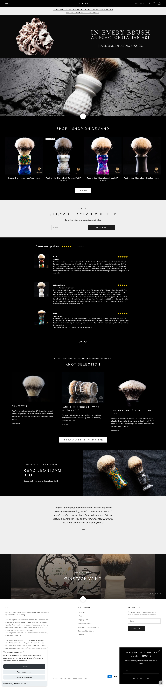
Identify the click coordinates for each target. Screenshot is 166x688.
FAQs (80, 616)
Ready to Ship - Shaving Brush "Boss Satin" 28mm (141, 178)
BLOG (56, 481)
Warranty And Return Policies (88, 627)
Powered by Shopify (78, 679)
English (138, 3)
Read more (16, 423)
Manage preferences (24, 677)
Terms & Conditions (21, 684)
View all (83, 190)
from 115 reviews (78, 246)
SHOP (62, 129)
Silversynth (20, 406)
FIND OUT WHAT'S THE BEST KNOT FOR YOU (83, 440)
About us (81, 612)
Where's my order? (85, 623)
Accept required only (24, 672)
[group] (83, 87)
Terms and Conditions (86, 631)
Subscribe (101, 227)
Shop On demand (90, 129)
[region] (83, 87)
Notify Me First (141, 678)
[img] (67, 246)
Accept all (24, 666)
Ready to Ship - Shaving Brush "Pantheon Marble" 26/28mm (63, 179)
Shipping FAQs (83, 620)
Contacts (81, 635)
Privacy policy (8, 684)
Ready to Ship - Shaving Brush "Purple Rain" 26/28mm (102, 179)
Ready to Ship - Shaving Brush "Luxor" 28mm (24, 178)
